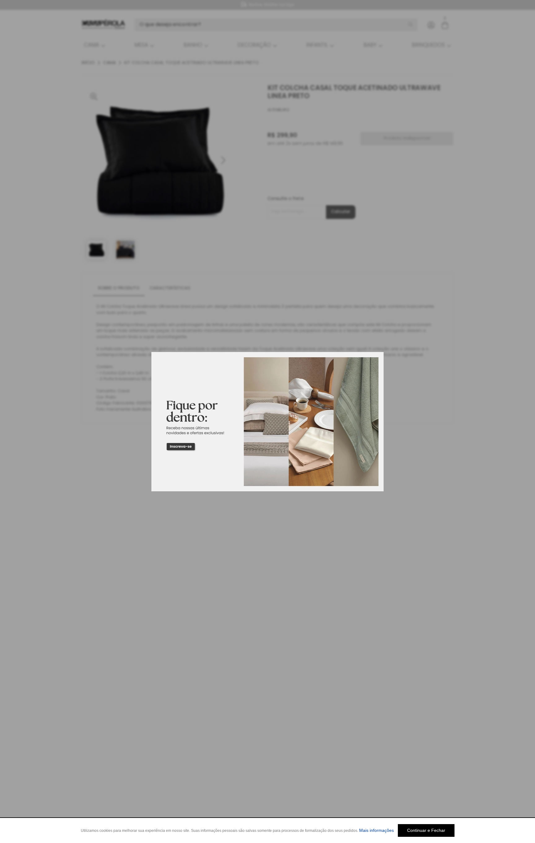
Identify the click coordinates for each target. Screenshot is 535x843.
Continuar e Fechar (426, 830)
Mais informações (376, 830)
